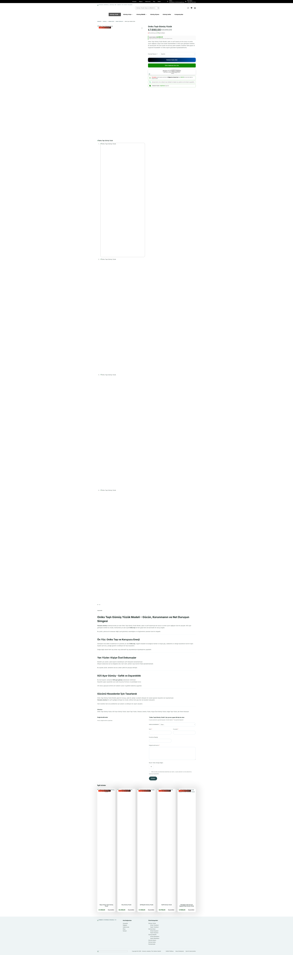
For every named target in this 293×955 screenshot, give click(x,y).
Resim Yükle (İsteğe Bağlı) (156, 762)
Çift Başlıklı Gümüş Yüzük (146, 904)
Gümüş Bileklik (140, 14)
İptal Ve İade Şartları (191, 951)
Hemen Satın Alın (171, 60)
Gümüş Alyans (154, 14)
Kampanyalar (179, 14)
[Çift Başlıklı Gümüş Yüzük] (146, 846)
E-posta (175, 729)
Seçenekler (111, 910)
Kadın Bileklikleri (154, 938)
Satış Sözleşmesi (179, 951)
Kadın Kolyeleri (154, 932)
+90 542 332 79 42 (191, 2)
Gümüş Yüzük (114, 14)
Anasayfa (134, 1)
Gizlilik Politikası (170, 951)
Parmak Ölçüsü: (152, 54)
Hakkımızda (147, 1)
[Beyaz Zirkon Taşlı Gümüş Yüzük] (106, 846)
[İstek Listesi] (191, 8)
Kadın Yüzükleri (154, 927)
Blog (154, 1)
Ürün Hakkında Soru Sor (172, 65)
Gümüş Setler (167, 14)
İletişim (159, 1)
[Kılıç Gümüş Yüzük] (126, 846)
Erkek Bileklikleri (154, 936)
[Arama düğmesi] (158, 8)
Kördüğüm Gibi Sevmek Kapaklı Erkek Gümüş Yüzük (186, 905)
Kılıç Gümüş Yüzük (126, 904)
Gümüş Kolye (127, 14)
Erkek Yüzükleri (154, 925)
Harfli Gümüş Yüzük (166, 904)
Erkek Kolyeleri (154, 931)
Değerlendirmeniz (154, 745)
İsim (150, 729)
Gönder (153, 778)
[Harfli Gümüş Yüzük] (166, 846)
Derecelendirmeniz (154, 724)
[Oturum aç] (188, 8)
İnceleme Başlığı (153, 737)
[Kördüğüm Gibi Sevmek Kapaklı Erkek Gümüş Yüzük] (187, 846)
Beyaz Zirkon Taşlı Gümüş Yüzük (106, 905)
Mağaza (141, 1)
